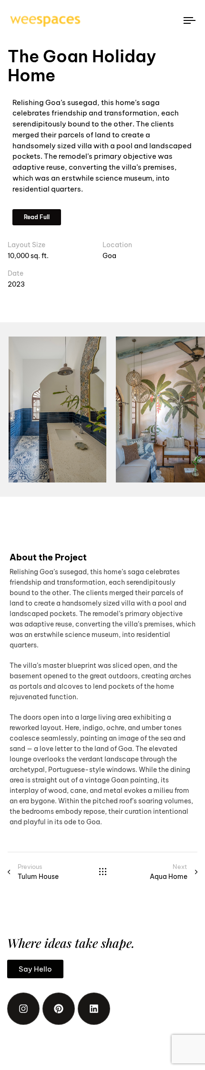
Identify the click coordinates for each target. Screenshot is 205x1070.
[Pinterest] (58, 1009)
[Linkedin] (94, 1009)
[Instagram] (23, 1009)
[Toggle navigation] (164, 20)
